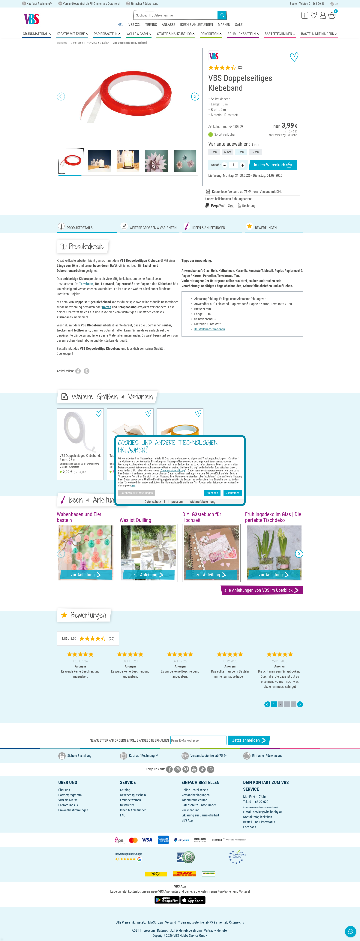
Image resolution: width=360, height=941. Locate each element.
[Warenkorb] (331, 15)
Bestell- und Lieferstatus (259, 822)
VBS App (187, 820)
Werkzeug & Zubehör (97, 42)
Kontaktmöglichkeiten (257, 817)
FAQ (122, 815)
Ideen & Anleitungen (196, 25)
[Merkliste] (313, 15)
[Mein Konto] (322, 15)
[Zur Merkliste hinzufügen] (294, 57)
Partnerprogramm (70, 795)
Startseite (62, 42)
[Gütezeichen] (186, 857)
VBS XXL (134, 25)
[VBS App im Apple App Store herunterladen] (193, 900)
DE (336, 4)
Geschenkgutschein (133, 795)
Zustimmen (232, 493)
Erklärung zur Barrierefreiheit (200, 815)
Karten (106, 307)
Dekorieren (77, 42)
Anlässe (168, 25)
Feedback (249, 827)
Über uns (64, 790)
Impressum (175, 501)
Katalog (125, 790)
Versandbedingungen (196, 795)
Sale (238, 25)
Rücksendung (191, 810)
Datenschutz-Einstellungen (199, 805)
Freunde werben (130, 800)
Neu (121, 25)
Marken (224, 25)
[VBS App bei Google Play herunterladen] (167, 900)
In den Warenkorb (269, 165)
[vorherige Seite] (267, 704)
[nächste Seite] (300, 704)
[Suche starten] (222, 15)
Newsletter (127, 805)
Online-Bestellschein (195, 790)
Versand (292, 135)
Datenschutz (153, 501)
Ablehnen (212, 493)
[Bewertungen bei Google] (128, 857)
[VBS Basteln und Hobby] (31, 18)
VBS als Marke (67, 800)
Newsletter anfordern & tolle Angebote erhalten (129, 740)
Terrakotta (86, 284)
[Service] (304, 15)
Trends (151, 25)
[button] (61, 96)
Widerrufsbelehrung (194, 800)
